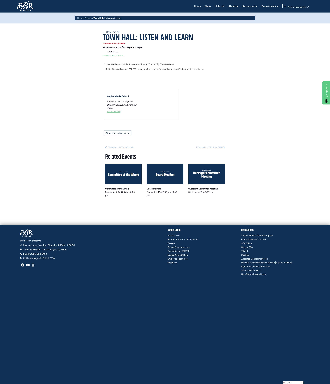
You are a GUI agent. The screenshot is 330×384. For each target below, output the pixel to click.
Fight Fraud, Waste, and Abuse (255, 266)
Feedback (172, 262)
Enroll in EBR (174, 235)
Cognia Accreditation (178, 255)
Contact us (326, 90)
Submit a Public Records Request (257, 235)
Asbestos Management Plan (254, 258)
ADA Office (246, 243)
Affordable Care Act (250, 270)
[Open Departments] (278, 6)
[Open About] (237, 6)
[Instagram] (33, 265)
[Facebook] (22, 265)
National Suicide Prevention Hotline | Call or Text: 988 (266, 262)
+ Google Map (113, 112)
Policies (245, 255)
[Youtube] (27, 265)
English (288, 382)
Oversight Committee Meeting (203, 188)
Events (88, 18)
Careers (171, 243)
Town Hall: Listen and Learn (120, 147)
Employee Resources (178, 258)
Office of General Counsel (253, 239)
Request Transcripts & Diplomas (183, 239)
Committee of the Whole (117, 188)
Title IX (244, 251)
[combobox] (300, 7)
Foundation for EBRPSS (178, 251)
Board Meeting (154, 188)
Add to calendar (117, 133)
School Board (117, 55)
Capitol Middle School (118, 96)
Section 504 (247, 247)
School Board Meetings (178, 247)
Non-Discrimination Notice (253, 274)
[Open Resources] (256, 6)
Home (80, 18)
